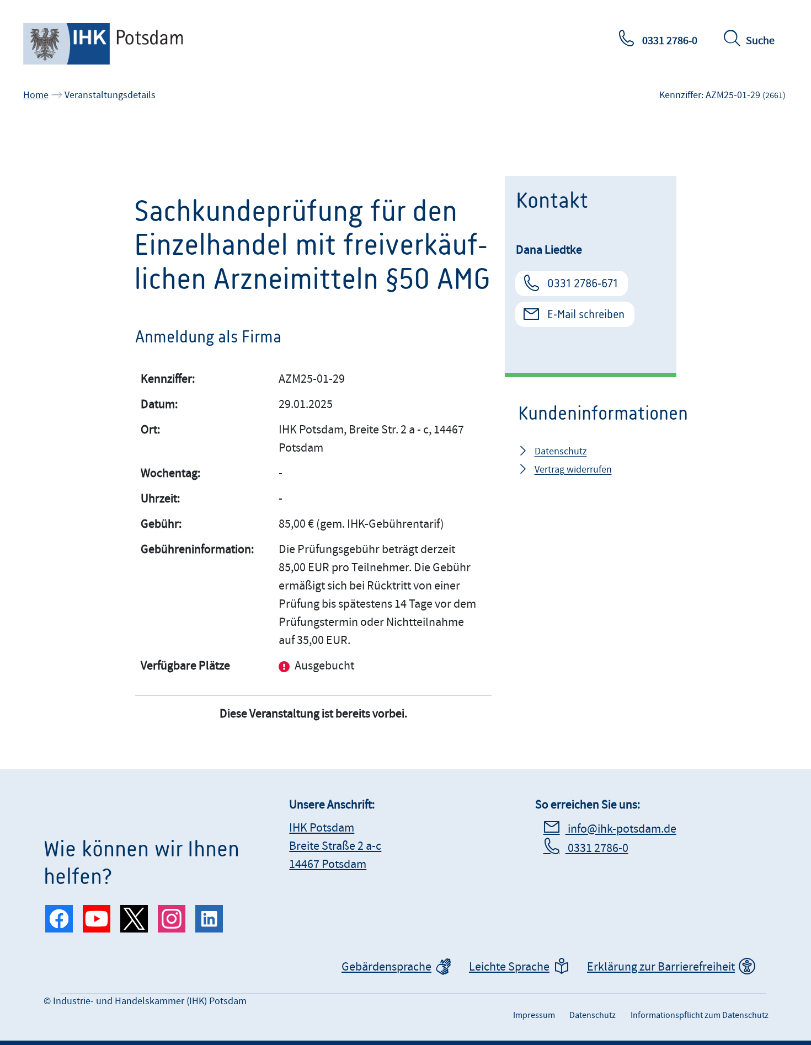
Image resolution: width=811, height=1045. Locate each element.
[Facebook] (59, 919)
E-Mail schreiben (586, 314)
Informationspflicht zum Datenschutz (700, 1015)
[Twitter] (134, 919)
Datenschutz (561, 451)
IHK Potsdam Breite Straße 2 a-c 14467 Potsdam (335, 846)
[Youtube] (96, 919)
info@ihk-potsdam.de (620, 829)
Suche (760, 41)
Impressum (534, 1015)
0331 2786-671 (582, 283)
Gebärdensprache (386, 967)
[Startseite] (114, 44)
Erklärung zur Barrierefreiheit (661, 967)
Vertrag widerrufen (573, 469)
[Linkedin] (209, 919)
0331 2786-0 (668, 41)
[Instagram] (171, 919)
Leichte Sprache (509, 967)
